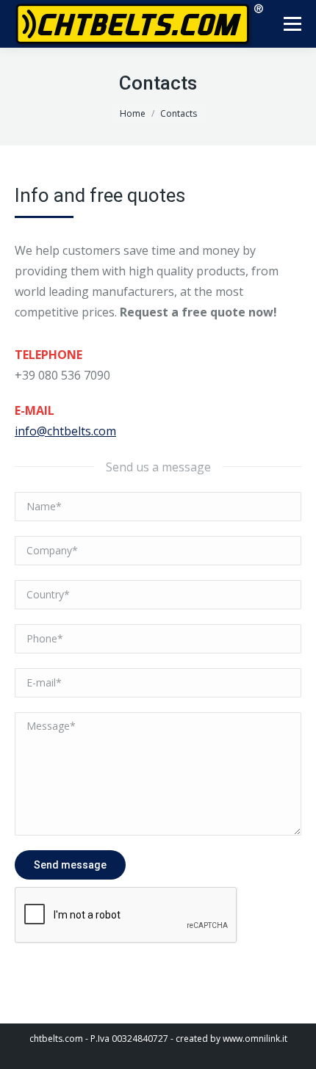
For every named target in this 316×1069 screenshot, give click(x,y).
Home (133, 113)
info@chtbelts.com (65, 431)
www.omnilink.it (255, 1038)
